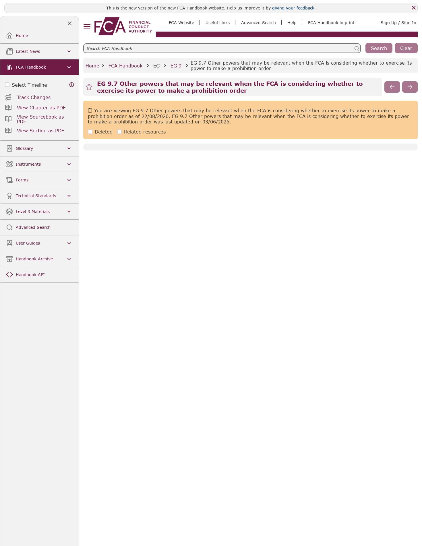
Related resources (145, 131)
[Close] (413, 7)
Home (92, 65)
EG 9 (176, 65)
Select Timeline (29, 85)
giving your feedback (293, 7)
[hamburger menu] (86, 26)
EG (156, 65)
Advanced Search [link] (258, 22)
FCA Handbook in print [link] (331, 22)
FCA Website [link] (181, 22)
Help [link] (292, 22)
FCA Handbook (125, 65)
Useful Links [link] (218, 22)
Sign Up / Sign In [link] (398, 22)
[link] (123, 26)
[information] (71, 84)
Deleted (104, 131)
